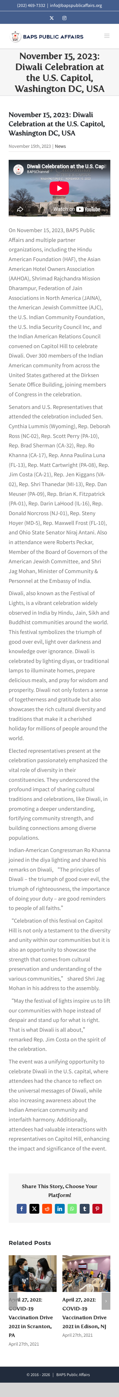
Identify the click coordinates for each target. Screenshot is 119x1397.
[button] (13, 1301)
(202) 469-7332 (31, 5)
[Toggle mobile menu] (107, 36)
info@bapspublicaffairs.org (76, 5)
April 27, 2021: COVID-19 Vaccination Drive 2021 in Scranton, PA (31, 1318)
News (60, 146)
